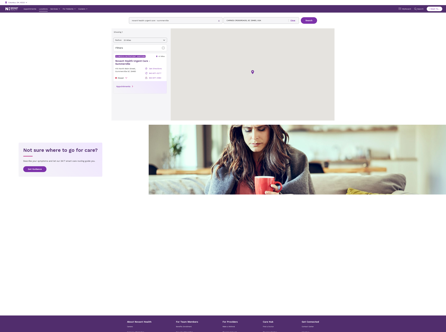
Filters (119, 47)
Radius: (118, 40)
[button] (252, 72)
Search (308, 20)
